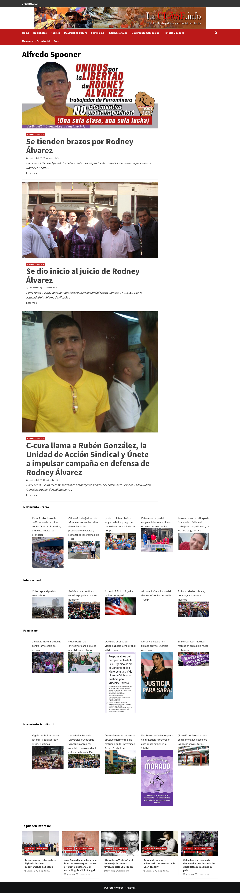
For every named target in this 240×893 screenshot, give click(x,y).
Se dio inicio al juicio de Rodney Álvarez (83, 275)
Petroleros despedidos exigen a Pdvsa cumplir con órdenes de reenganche (156, 522)
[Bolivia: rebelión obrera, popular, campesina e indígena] (193, 609)
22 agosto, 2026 (84, 874)
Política (55, 32)
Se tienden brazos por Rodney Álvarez (79, 146)
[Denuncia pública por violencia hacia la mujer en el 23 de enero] (120, 681)
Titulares (29, 848)
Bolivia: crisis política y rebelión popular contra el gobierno (82, 595)
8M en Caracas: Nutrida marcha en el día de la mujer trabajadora (193, 645)
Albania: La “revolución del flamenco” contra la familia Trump (156, 595)
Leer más (31, 172)
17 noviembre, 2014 (51, 158)
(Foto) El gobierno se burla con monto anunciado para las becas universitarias (192, 739)
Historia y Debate (174, 32)
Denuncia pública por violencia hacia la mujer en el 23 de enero (120, 645)
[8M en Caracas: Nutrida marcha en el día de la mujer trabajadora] (193, 658)
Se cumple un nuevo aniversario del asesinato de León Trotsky (159, 863)
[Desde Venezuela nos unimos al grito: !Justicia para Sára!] (157, 675)
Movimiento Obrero (75, 32)
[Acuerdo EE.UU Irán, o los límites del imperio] (120, 605)
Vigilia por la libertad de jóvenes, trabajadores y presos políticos (45, 739)
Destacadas (42, 848)
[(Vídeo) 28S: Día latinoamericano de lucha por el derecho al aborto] (84, 662)
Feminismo (97, 32)
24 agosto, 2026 (44, 871)
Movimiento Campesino (145, 32)
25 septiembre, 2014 (51, 480)
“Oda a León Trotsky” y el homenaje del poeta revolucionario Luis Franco (119, 863)
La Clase (108, 848)
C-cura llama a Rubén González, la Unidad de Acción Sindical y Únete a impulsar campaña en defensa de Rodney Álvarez (88, 458)
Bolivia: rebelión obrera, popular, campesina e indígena (191, 595)
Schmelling (31, 871)
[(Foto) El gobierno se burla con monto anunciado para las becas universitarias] (193, 755)
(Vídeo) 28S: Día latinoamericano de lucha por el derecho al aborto (82, 645)
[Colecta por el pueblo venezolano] (48, 607)
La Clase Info (34, 158)
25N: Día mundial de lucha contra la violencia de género (46, 645)
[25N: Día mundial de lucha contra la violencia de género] (48, 661)
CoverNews (112, 887)
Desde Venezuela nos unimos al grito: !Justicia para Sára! (154, 645)
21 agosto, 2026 (123, 871)
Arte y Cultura (121, 848)
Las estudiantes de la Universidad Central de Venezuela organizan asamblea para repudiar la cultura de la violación (82, 743)
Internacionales (117, 32)
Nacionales (40, 32)
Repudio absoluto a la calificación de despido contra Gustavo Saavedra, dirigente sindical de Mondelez (46, 526)
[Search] (216, 33)
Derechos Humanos (84, 848)
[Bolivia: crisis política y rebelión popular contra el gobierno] (84, 609)
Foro (56, 41)
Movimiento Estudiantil (36, 41)
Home (25, 32)
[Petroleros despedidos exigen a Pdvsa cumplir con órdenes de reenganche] (157, 539)
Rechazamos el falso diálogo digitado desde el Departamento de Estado (40, 863)
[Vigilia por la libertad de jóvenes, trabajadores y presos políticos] (48, 757)
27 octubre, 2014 (50, 287)
